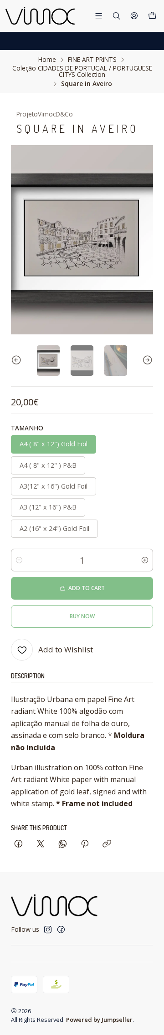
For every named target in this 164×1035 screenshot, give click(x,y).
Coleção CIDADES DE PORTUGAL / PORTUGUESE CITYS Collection (82, 71)
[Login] (134, 16)
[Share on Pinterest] (84, 844)
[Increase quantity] (145, 560)
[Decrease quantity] (19, 560)
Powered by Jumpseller (99, 1019)
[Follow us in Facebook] (61, 929)
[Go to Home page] (40, 16)
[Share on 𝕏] (40, 844)
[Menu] (98, 16)
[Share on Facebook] (18, 844)
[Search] (116, 16)
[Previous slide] (18, 360)
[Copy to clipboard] (106, 844)
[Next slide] (146, 360)
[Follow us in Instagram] (47, 929)
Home (47, 59)
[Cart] (152, 16)
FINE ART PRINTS (92, 59)
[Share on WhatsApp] (62, 844)
